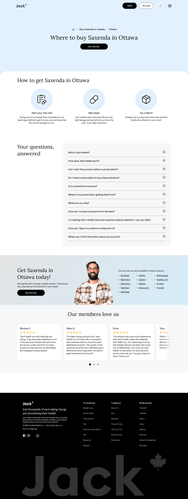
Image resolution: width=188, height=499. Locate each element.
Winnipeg (125, 292)
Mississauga (162, 275)
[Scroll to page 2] (94, 364)
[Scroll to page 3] (98, 364)
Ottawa (142, 283)
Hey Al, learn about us (54, 425)
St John (160, 283)
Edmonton (125, 283)
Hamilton (125, 287)
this (141, 242)
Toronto (160, 287)
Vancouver (144, 287)
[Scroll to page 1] (90, 364)
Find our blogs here (30, 429)
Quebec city (162, 279)
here (118, 242)
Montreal (125, 275)
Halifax (142, 275)
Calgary (142, 279)
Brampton (125, 279)
